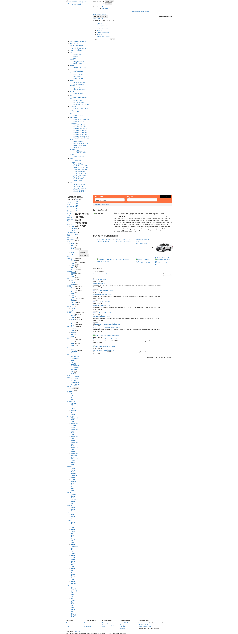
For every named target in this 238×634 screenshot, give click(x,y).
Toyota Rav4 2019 (78, 179)
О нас (121, 11)
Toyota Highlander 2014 (80, 169)
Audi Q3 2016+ (77, 54)
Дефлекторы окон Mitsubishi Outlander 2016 (106, 328)
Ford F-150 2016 (78, 75)
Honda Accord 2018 (79, 82)
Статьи (127, 11)
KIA (71, 99)
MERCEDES (73, 117)
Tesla (71, 158)
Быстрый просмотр (76, 357)
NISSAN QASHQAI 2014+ (81, 143)
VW (71, 182)
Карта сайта (87, 626)
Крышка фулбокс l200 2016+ (102, 305)
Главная (97, 204)
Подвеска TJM (74, 43)
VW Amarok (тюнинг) (79, 184)
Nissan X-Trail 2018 (79, 147)
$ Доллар (108, 4)
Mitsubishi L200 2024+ (80, 134)
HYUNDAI (72, 86)
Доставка (99, 11)
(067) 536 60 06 (98, 18)
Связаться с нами (89, 623)
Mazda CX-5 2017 (78, 116)
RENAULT (73, 149)
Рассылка (123, 628)
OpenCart (77, 631)
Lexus (71, 110)
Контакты (114, 11)
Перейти (165, 197)
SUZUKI (72, 155)
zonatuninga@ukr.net (145, 626)
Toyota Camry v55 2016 (80, 166)
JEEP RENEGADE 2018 (80, 97)
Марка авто (99, 197)
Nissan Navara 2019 (79, 142)
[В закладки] (74, 390)
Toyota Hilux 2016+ (79, 171)
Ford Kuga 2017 (78, 77)
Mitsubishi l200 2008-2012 (81, 129)
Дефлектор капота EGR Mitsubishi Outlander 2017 (77, 364)
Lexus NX (76, 112)
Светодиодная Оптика (76, 45)
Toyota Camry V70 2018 (80, 168)
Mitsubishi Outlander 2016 (81, 136)
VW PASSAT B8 (78, 186)
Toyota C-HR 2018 (78, 164)
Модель (130, 197)
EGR (76, 234)
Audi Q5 (75, 56)
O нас (68, 625)
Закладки (123, 626)
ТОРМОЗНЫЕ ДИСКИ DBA (78, 49)
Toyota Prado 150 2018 (80, 175)
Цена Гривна (109, 1)
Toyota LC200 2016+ (79, 173)
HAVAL (69, 306)
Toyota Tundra (77, 181)
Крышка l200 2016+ (99, 283)
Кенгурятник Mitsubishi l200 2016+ (103, 350)
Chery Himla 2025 (78, 62)
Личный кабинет (136, 11)
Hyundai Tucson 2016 (79, 90)
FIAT (71, 69)
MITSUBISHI (73, 123)
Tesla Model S (77, 160)
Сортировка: (97, 268)
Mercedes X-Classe (79, 121)
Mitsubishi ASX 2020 (79, 125)
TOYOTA (72, 162)
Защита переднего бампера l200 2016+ (105, 339)
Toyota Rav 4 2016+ (79, 177)
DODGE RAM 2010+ (79, 67)
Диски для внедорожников (78, 41)
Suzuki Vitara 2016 (79, 156)
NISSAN (72, 140)
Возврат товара (89, 625)
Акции (104, 626)
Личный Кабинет (125, 623)
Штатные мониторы (76, 50)
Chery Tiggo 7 (77, 63)
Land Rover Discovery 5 (80, 108)
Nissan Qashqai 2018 (79, 145)
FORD (71, 73)
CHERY (72, 60)
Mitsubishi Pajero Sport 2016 (81, 138)
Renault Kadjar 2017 (79, 153)
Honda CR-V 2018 (78, 84)
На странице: (167, 274)
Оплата (107, 11)
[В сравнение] (76, 390)
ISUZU (72, 91)
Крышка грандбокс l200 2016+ (102, 294)
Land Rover (73, 106)
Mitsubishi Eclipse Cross (80, 127)
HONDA (72, 80)
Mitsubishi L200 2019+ (80, 132)
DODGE (72, 65)
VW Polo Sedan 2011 (79, 190)
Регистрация (104, 27)
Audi (71, 52)
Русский (104, 7)
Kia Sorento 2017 (78, 103)
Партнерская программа (109, 625)
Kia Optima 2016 (78, 101)
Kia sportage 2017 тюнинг (81, 104)
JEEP (71, 95)
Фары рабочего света (80, 47)
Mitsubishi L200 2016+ (80, 130)
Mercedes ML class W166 (81, 119)
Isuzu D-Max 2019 (78, 93)
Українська (105, 8)
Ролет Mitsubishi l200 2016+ (101, 316)
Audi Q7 (75, 58)
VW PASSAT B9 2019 (79, 188)
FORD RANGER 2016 (79, 78)
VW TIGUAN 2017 (78, 192)
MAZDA (72, 114)
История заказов (125, 625)
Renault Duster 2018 (79, 151)
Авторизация (145, 11)
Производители (107, 623)
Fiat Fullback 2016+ (79, 71)
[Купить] (94, 300)
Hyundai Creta (77, 88)
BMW (69, 256)
